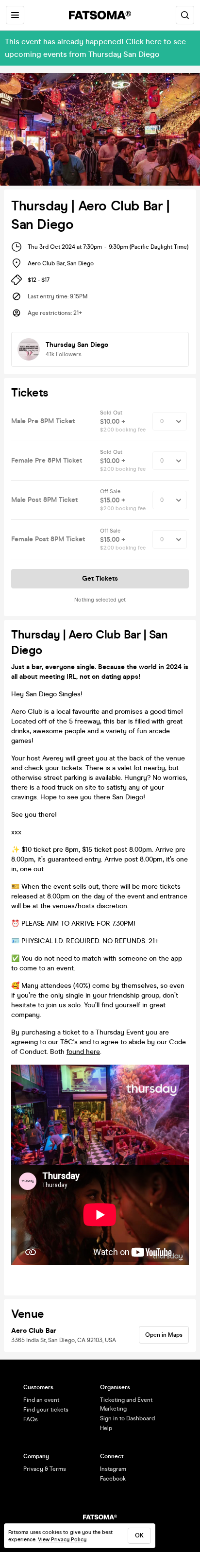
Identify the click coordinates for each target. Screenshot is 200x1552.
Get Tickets (100, 578)
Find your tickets (45, 1409)
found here (83, 1052)
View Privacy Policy (62, 1539)
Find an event (41, 1400)
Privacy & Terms (44, 1469)
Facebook (113, 1478)
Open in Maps (164, 1334)
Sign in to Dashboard (127, 1418)
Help (106, 1428)
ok (139, 1535)
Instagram (113, 1469)
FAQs (30, 1419)
